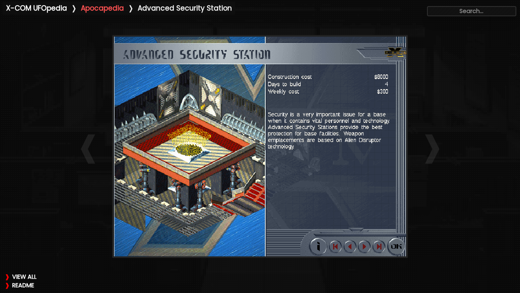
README (23, 285)
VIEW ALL (24, 277)
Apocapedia (102, 8)
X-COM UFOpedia (36, 8)
